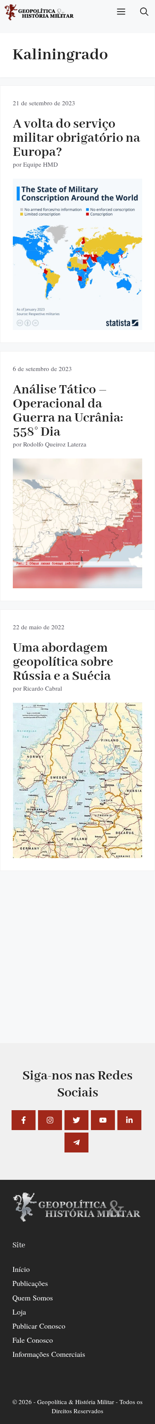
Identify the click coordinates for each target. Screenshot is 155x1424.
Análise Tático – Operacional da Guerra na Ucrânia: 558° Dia (68, 411)
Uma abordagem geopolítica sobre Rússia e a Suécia (63, 662)
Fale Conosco (32, 1340)
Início (21, 1269)
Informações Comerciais (48, 1354)
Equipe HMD (40, 164)
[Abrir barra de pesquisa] (144, 12)
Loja (19, 1312)
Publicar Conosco (38, 1326)
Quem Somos (32, 1298)
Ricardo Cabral (42, 688)
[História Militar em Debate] (39, 12)
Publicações (30, 1283)
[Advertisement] (77, 965)
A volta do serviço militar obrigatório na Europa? (76, 138)
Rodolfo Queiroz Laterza (54, 444)
